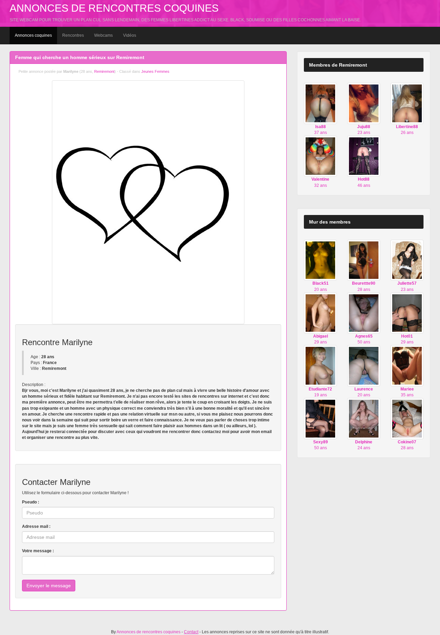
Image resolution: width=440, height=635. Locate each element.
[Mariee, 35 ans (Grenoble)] (407, 365)
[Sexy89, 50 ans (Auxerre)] (320, 418)
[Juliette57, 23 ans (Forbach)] (407, 260)
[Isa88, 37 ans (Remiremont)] (320, 103)
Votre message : (38, 550)
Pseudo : (30, 502)
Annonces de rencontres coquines (114, 8)
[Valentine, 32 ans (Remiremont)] (320, 156)
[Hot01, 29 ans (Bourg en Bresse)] (407, 312)
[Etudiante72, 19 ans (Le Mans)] (320, 365)
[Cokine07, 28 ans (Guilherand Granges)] (407, 418)
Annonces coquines (33, 35)
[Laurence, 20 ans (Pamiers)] (363, 365)
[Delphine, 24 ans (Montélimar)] (363, 418)
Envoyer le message (48, 585)
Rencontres (73, 35)
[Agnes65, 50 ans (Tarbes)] (363, 312)
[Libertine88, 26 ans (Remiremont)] (407, 103)
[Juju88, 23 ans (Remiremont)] (363, 103)
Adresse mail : (36, 526)
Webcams (103, 35)
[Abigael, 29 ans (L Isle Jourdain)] (320, 312)
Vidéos (129, 35)
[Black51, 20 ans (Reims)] (320, 260)
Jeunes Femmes (155, 71)
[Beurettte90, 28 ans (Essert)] (363, 260)
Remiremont (104, 71)
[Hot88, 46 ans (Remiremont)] (363, 156)
